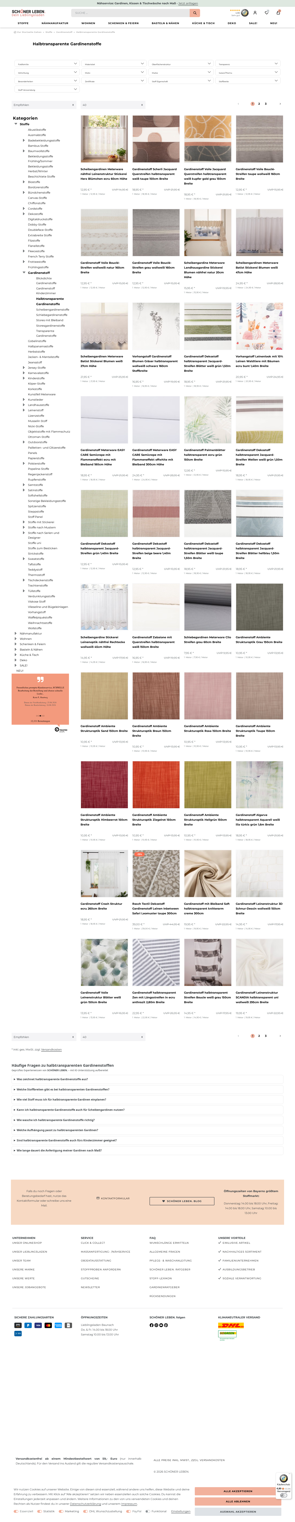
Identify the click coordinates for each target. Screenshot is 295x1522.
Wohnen (88, 23)
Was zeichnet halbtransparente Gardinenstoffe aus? (52, 1079)
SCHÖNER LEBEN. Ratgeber (170, 1269)
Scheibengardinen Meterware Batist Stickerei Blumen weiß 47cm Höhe (257, 267)
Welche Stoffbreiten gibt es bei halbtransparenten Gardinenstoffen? (63, 1089)
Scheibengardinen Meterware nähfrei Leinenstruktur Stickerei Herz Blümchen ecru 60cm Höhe (104, 174)
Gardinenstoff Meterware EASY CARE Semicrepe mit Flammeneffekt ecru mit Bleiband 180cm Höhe (103, 457)
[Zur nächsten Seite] (276, 104)
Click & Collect (93, 1242)
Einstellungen (181, 1511)
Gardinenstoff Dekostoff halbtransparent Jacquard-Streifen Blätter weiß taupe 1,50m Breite (203, 551)
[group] (104, 138)
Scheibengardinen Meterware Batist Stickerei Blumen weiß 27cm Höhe (102, 361)
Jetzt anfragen (188, 3)
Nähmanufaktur (55, 23)
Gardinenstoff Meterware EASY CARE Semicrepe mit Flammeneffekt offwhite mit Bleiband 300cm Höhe (154, 457)
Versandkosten (51, 1049)
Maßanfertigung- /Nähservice (105, 1251)
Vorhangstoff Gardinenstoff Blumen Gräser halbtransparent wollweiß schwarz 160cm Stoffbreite (155, 363)
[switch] (283, 1495)
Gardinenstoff (64, 32)
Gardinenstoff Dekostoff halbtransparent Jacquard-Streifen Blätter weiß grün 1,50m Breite (207, 363)
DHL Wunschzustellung (105, 1511)
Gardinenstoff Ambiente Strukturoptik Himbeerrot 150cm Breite (104, 819)
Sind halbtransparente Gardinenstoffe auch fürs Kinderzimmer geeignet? (67, 1140)
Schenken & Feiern (123, 23)
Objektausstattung (96, 1260)
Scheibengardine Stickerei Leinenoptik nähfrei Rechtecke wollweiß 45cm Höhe (103, 642)
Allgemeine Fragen (165, 1251)
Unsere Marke (23, 1269)
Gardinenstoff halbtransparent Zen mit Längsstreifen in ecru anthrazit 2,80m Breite (154, 997)
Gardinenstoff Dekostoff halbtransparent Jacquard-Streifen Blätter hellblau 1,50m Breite (257, 551)
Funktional (159, 1511)
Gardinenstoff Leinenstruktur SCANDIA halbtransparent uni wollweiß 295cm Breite (257, 997)
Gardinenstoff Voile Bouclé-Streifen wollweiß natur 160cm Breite (102, 267)
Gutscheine (90, 1278)
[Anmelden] (255, 13)
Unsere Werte (23, 1278)
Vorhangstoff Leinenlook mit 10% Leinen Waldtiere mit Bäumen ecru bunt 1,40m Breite (259, 361)
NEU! (273, 23)
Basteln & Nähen (165, 23)
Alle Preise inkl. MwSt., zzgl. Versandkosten (189, 1460)
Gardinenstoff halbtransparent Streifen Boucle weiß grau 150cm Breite (207, 997)
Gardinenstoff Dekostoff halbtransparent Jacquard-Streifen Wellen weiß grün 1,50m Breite (259, 457)
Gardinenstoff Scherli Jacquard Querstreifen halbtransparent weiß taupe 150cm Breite (154, 174)
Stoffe (23, 23)
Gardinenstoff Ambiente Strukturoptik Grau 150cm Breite (259, 640)
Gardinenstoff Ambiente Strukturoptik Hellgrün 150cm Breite (205, 819)
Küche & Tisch (203, 23)
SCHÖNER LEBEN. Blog (184, 1201)
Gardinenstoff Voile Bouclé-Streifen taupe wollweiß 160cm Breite (258, 174)
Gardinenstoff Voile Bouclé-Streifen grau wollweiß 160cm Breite (153, 267)
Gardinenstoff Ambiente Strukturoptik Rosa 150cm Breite (207, 729)
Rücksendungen (163, 1296)
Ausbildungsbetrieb (239, 1269)
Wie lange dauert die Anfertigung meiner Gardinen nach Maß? (59, 1150)
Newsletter (90, 1287)
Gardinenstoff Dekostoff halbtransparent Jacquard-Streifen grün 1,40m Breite (100, 548)
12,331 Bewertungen (40, 720)
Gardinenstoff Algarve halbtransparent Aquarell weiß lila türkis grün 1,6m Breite (258, 819)
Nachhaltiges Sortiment (242, 1251)
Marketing (72, 1511)
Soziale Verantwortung (242, 1278)
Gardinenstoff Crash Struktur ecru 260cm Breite (101, 906)
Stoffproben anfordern (101, 1269)
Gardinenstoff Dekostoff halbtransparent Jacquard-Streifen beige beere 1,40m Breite (151, 551)
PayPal (136, 1511)
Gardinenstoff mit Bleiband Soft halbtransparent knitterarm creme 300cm (207, 908)
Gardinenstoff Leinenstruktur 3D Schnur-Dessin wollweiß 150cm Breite (259, 908)
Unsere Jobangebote (29, 1287)
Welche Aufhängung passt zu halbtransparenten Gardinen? (57, 1130)
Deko (232, 23)
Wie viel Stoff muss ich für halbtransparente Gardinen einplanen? (61, 1099)
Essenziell (26, 1511)
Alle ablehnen (238, 1501)
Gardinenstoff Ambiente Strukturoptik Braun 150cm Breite (151, 731)
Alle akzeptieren (238, 1491)
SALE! (253, 23)
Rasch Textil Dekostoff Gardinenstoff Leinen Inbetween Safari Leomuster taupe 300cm (155, 908)
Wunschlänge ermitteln (169, 1242)
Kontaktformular (115, 1198)
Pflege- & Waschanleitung (171, 1260)
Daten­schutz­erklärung (85, 1503)
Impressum (129, 1503)
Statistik (49, 1511)
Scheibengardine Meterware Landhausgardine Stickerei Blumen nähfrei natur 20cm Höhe (204, 270)
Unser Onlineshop (27, 1242)
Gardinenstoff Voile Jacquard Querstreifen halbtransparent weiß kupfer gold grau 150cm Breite (205, 176)
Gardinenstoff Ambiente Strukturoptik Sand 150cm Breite (104, 729)
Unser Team (21, 1260)
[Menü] (289, 1474)
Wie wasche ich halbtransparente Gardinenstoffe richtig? (56, 1120)
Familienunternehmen (241, 1260)
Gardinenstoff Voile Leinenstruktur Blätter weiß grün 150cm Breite (101, 997)
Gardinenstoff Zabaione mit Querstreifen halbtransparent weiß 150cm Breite (153, 642)
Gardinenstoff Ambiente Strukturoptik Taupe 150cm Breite (255, 731)
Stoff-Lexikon (161, 1278)
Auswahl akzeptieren (238, 1511)
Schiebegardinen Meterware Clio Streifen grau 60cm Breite (207, 640)
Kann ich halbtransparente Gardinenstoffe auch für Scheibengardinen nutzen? (71, 1110)
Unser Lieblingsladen (29, 1251)
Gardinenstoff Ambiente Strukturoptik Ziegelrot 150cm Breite (154, 819)
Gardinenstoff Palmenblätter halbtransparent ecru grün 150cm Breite (204, 454)
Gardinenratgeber (165, 1287)
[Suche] (195, 13)
